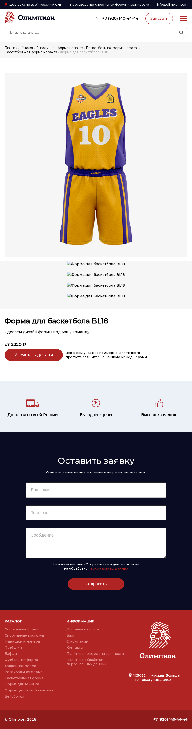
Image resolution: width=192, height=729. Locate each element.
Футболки (13, 647)
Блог (70, 635)
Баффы (11, 654)
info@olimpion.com (172, 4)
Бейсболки (14, 696)
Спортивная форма (21, 629)
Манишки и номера (22, 641)
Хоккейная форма (20, 666)
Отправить (96, 584)
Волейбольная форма (23, 672)
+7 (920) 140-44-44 (120, 18)
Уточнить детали (33, 354)
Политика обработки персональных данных (86, 662)
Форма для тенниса (22, 684)
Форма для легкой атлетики (29, 690)
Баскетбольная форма (24, 678)
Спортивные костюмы (24, 635)
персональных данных (108, 568)
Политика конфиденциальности (95, 654)
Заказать (159, 18)
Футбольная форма (21, 660)
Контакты (74, 647)
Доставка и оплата (82, 629)
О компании (77, 641)
